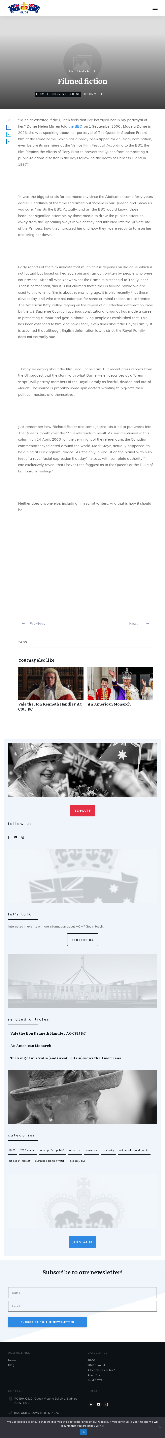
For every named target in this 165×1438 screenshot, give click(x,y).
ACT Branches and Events (133, 1150)
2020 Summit (27, 1150)
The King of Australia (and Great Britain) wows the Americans (82, 1058)
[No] (160, 1427)
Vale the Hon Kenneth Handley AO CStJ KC (51, 691)
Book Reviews (78, 1160)
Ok (83, 1432)
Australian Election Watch (50, 1160)
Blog (11, 1365)
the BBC (75, 126)
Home (12, 1360)
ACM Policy (108, 1150)
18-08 (12, 1150)
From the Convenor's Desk (58, 94)
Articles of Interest (19, 1160)
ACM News (91, 1150)
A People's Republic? (52, 1150)
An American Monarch (120, 691)
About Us (74, 1150)
